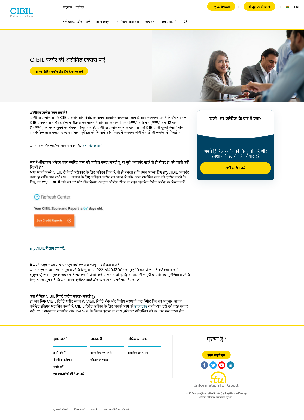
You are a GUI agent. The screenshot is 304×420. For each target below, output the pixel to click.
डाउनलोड (140, 306)
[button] (185, 21)
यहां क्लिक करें (92, 146)
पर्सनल (80, 7)
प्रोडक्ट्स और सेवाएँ (76, 21)
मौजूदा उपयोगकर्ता (259, 7)
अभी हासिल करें (235, 168)
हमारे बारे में (169, 21)
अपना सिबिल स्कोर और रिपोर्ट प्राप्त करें (59, 72)
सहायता (150, 21)
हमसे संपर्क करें (216, 355)
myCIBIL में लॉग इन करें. (47, 248)
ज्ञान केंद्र (102, 21)
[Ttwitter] (213, 369)
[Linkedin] (230, 369)
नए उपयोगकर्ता (221, 7)
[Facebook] (204, 369)
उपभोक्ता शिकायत (127, 21)
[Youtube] (221, 369)
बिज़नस (67, 7)
